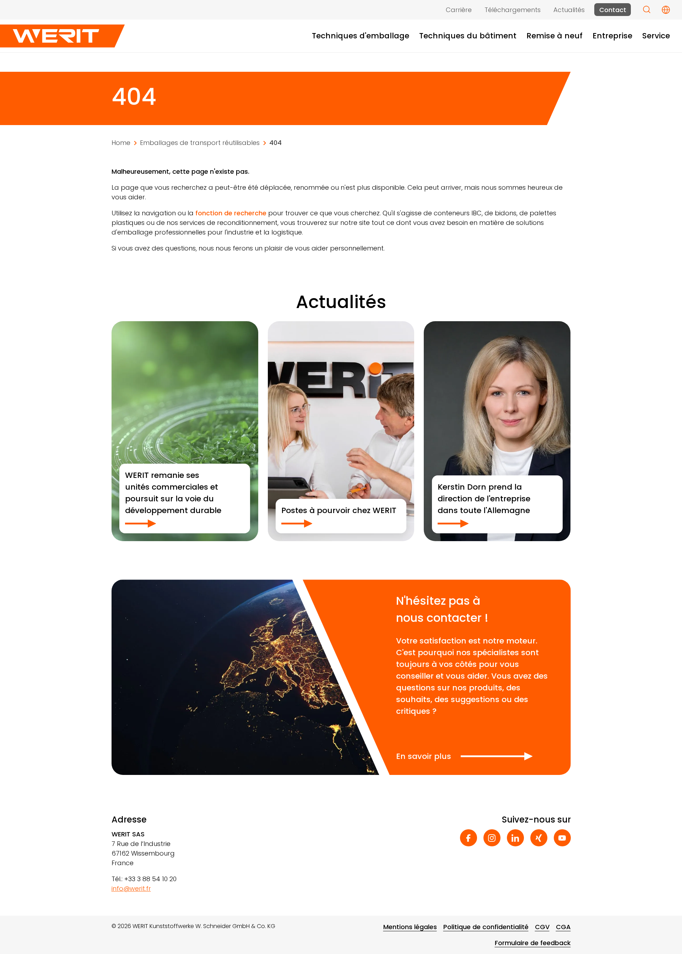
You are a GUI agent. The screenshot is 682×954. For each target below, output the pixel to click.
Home (121, 142)
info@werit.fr (131, 888)
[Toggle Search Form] (646, 9)
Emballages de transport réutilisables (200, 142)
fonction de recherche (230, 213)
